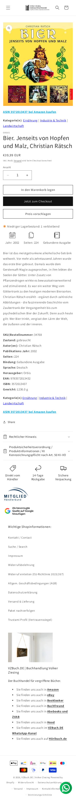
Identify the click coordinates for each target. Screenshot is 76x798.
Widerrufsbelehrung (21, 565)
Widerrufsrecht (26, 782)
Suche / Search (17, 546)
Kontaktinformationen (54, 788)
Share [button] (11, 422)
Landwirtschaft (13, 126)
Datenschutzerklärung (22, 592)
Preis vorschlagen (38, 214)
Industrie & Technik (53, 120)
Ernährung (30, 120)
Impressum (15, 556)
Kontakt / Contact (20, 537)
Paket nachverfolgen (21, 610)
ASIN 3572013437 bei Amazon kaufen (29, 112)
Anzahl (7, 167)
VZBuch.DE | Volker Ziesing (36, 777)
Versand (17, 160)
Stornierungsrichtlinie (40, 794)
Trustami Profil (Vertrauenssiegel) (30, 620)
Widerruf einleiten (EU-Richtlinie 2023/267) (36, 574)
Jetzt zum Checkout (38, 201)
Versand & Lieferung (21, 601)
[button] (8, 7)
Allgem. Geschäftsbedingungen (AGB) (32, 583)
